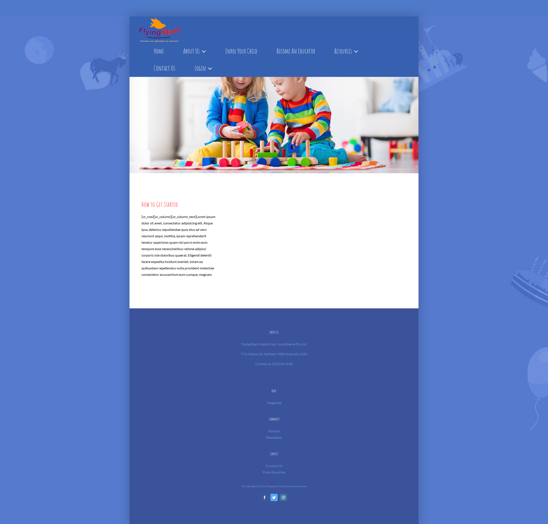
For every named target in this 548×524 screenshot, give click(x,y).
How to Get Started (159, 204)
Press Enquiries (274, 472)
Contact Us (274, 466)
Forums (274, 431)
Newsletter (274, 437)
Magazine (274, 403)
